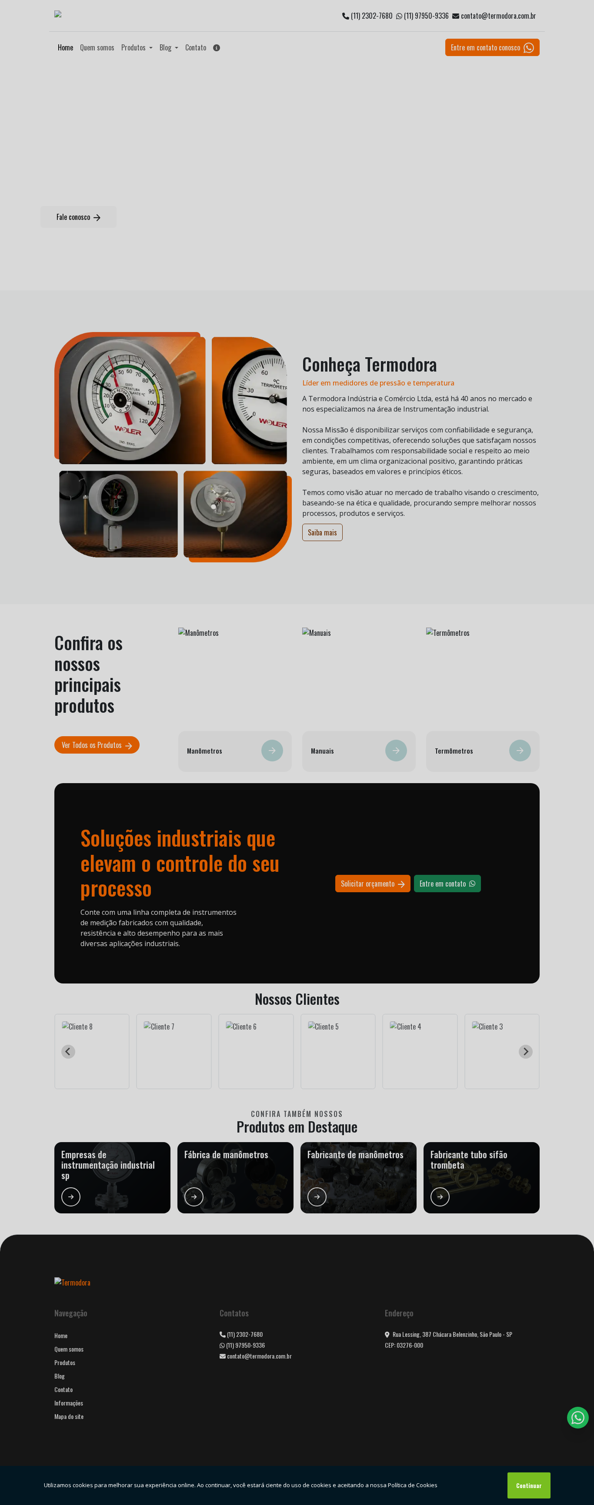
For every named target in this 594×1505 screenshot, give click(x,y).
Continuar (529, 1485)
